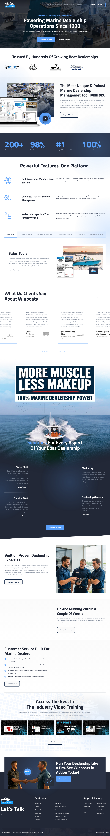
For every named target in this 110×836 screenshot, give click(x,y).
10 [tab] (65, 351)
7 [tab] (57, 351)
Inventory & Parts (60, 816)
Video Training (88, 803)
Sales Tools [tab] (10, 234)
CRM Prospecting (60, 806)
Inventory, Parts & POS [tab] (65, 234)
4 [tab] (49, 351)
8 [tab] (60, 351)
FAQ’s (85, 812)
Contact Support (12, 684)
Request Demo (101, 803)
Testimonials (100, 806)
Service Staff (38, 816)
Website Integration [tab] (96, 234)
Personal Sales (39, 810)
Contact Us (100, 810)
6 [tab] (54, 351)
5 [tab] (52, 351)
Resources (38, 813)
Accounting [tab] (81, 234)
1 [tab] (42, 351)
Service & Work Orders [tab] (44, 234)
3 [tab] (47, 351)
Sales (56, 810)
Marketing (38, 803)
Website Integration (61, 819)
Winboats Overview (64, 40)
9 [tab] (62, 351)
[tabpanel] (55, 261)
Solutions (37, 819)
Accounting (58, 803)
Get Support (100, 813)
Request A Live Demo (96, 5)
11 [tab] (67, 351)
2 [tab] (44, 351)
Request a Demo (63, 779)
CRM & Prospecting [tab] (26, 234)
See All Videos (55, 742)
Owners (37, 806)
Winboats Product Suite (52, 4)
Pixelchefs (106, 832)
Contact (79, 4)
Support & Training (68, 4)
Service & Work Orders (62, 813)
